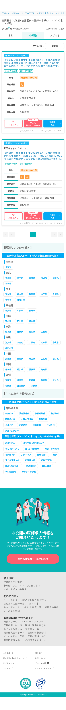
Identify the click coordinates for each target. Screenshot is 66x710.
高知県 (44, 369)
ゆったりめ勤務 (32, 449)
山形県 (56, 278)
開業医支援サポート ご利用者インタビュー (26, 640)
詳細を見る (53, 123)
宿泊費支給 (30, 460)
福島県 (8, 283)
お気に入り (13, 125)
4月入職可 (46, 466)
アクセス (6, 668)
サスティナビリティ (43, 668)
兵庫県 (44, 342)
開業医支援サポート (14, 633)
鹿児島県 (21, 386)
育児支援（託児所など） (34, 443)
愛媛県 (32, 369)
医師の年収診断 (36, 633)
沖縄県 (34, 386)
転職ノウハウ (10, 622)
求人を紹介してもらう (33, 124)
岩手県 (20, 278)
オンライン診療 (29, 471)
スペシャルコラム (13, 629)
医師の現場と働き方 (35, 625)
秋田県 (44, 278)
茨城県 (8, 294)
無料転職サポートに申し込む (33, 558)
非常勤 (33, 35)
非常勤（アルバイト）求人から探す (22, 586)
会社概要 (6, 653)
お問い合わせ (40, 658)
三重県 (44, 331)
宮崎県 (8, 386)
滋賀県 (8, 342)
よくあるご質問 (12, 611)
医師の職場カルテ (37, 636)
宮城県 (32, 278)
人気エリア (26, 454)
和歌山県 (9, 348)
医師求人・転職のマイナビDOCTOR (18, 13)
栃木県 (20, 294)
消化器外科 (24, 413)
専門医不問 (10, 454)
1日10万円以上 (47, 460)
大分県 (56, 380)
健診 (55, 454)
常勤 (10, 35)
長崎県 (32, 380)
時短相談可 (31, 466)
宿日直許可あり (12, 449)
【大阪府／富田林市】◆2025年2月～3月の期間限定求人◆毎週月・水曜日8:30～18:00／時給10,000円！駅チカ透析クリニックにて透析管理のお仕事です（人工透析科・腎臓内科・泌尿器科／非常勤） (33, 155)
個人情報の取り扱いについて (15, 658)
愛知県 (32, 331)
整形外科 (55, 413)
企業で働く (42, 454)
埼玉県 (44, 294)
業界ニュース (32, 629)
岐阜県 (8, 331)
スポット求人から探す (15, 589)
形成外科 (9, 425)
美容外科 (37, 425)
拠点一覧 (36, 607)
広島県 (44, 359)
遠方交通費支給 (12, 460)
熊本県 (44, 380)
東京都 (8, 300)
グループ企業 (40, 663)
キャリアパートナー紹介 (16, 607)
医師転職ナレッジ (13, 625)
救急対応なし (11, 443)
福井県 (32, 321)
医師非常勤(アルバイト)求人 (51, 13)
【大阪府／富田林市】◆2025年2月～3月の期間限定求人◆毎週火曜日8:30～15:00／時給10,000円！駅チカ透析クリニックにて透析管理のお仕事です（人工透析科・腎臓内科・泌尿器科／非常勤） (33, 63)
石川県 (20, 321)
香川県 (20, 369)
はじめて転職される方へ (33, 600)
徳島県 (8, 369)
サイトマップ (8, 663)
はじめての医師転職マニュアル (20, 604)
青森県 (8, 278)
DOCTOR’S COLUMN (32, 622)
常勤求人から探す (13, 582)
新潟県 (8, 310)
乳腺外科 (43, 419)
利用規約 (38, 653)
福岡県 (8, 380)
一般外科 (9, 413)
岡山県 (32, 359)
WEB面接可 (10, 471)
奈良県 (56, 342)
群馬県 (32, 294)
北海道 (8, 267)
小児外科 (51, 425)
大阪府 (32, 342)
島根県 (20, 359)
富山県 (8, 321)
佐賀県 (20, 380)
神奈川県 (21, 300)
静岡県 (20, 331)
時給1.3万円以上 (12, 466)
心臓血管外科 (27, 419)
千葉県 (56, 294)
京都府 (20, 342)
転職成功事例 (51, 607)
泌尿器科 (23, 425)
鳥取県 (8, 359)
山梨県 (20, 310)
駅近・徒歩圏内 (52, 449)
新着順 (55, 46)
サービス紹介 (10, 600)
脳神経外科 (40, 413)
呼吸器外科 (10, 419)
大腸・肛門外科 (12, 430)
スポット (55, 35)
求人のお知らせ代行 (14, 636)
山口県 (56, 359)
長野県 (32, 310)
